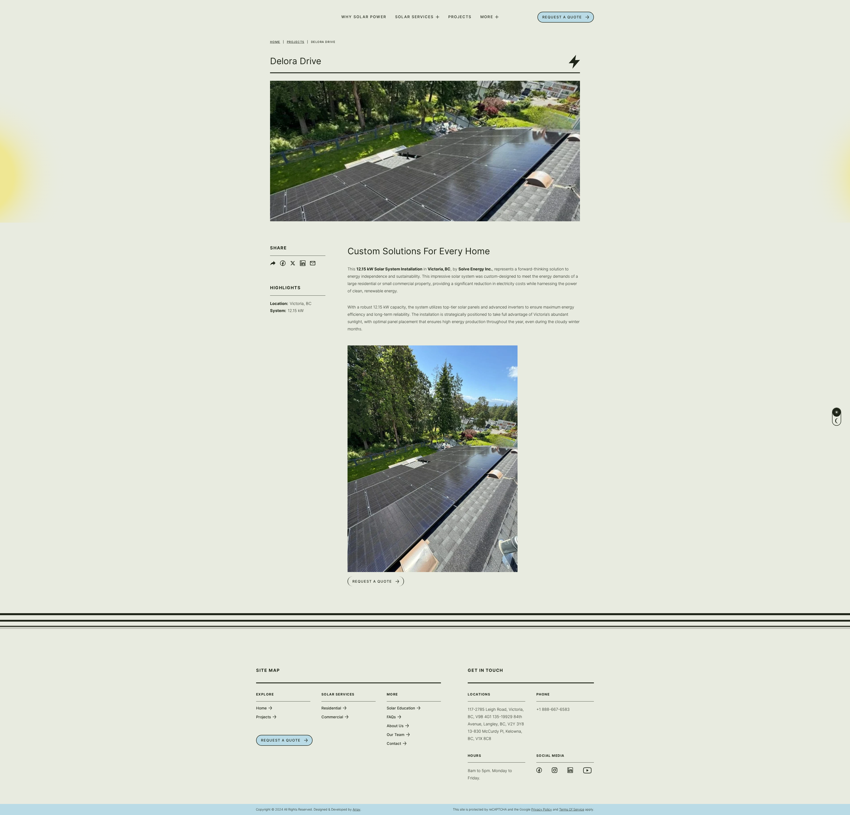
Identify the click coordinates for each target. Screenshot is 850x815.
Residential (331, 708)
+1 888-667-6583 (553, 709)
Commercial (332, 717)
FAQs (391, 717)
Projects (459, 17)
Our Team (395, 734)
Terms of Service (571, 809)
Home (275, 42)
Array (356, 809)
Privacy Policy (541, 809)
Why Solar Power (363, 17)
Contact (394, 743)
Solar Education (401, 708)
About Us (395, 726)
